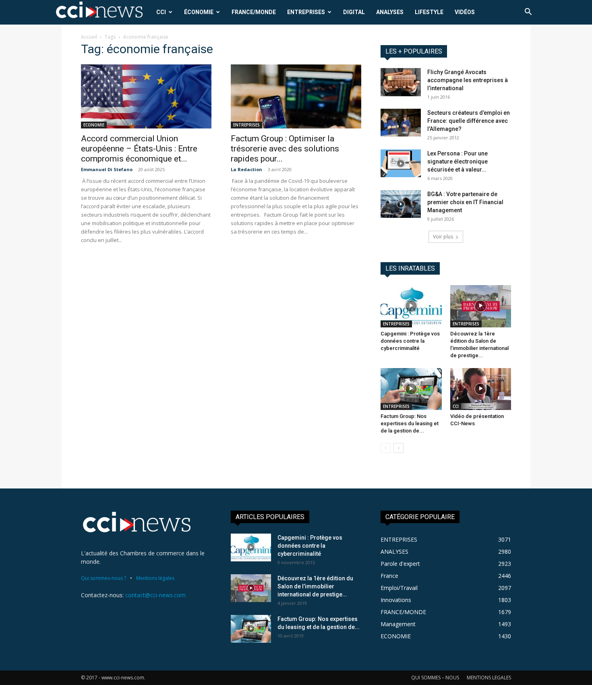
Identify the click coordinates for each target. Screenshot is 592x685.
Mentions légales (155, 578)
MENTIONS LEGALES (489, 677)
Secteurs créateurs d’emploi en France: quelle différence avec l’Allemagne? (468, 121)
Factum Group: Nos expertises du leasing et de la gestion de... (410, 423)
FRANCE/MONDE (254, 12)
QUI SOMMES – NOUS (435, 677)
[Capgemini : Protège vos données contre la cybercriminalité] (411, 306)
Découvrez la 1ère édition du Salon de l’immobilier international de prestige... (315, 586)
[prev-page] (386, 448)
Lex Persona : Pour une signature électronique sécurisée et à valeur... (457, 161)
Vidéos (465, 12)
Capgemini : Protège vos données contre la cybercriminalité (410, 341)
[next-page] (398, 448)
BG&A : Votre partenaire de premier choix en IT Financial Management (465, 202)
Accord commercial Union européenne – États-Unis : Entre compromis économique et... (139, 148)
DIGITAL (354, 12)
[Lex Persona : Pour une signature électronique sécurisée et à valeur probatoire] (401, 163)
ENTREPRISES (306, 12)
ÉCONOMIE (198, 12)
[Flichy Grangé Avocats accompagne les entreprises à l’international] (401, 82)
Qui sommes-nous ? (103, 578)
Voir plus (443, 236)
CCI (161, 12)
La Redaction (246, 169)
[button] (528, 13)
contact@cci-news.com (155, 595)
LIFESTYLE (429, 12)
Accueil (89, 36)
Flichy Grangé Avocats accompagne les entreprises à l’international (467, 80)
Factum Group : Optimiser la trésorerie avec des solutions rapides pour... (285, 148)
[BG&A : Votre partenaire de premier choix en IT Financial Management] (401, 204)
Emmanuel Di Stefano (106, 169)
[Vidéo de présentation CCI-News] (480, 389)
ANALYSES (390, 12)
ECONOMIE (93, 125)
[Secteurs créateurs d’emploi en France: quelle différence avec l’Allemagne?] (401, 123)
